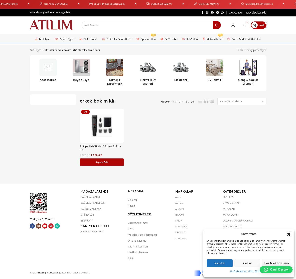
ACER (178, 196)
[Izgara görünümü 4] (212, 101)
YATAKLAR (229, 208)
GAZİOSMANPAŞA (91, 208)
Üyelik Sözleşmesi (138, 252)
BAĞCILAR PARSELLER (93, 202)
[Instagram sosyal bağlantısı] (207, 12)
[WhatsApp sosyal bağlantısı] (222, 12)
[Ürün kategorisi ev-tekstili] (215, 71)
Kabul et (220, 263)
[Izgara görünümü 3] (206, 101)
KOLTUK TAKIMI (232, 226)
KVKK (131, 228)
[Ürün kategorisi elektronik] (181, 71)
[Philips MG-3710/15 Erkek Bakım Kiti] (102, 126)
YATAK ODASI (230, 214)
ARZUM (179, 208)
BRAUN (179, 214)
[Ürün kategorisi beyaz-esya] (81, 71)
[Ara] (217, 25)
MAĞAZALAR (235, 12)
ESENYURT (87, 220)
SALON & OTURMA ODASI (238, 220)
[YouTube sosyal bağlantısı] (212, 12)
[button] (289, 234)
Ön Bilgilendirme (238, 271)
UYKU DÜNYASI (231, 202)
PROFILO (180, 232)
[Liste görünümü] (200, 101)
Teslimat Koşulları (138, 246)
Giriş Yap (133, 199)
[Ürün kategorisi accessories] (48, 71)
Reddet (247, 263)
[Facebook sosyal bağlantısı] (203, 12)
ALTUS (179, 202)
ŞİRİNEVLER (87, 214)
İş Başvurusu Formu (92, 231)
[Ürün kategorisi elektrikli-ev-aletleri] (148, 73)
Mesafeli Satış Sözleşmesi (142, 234)
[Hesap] (233, 25)
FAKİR (178, 220)
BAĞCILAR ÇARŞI (90, 196)
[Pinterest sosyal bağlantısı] (217, 12)
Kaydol (131, 205)
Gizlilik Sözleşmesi (257, 271)
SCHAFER (180, 238)
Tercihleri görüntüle (276, 263)
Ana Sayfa (35, 50)
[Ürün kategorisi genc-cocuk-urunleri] (248, 73)
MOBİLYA (228, 196)
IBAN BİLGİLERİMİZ (256, 12)
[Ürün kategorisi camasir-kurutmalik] (115, 73)
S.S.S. (131, 258)
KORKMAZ (181, 226)
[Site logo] (51, 24)
